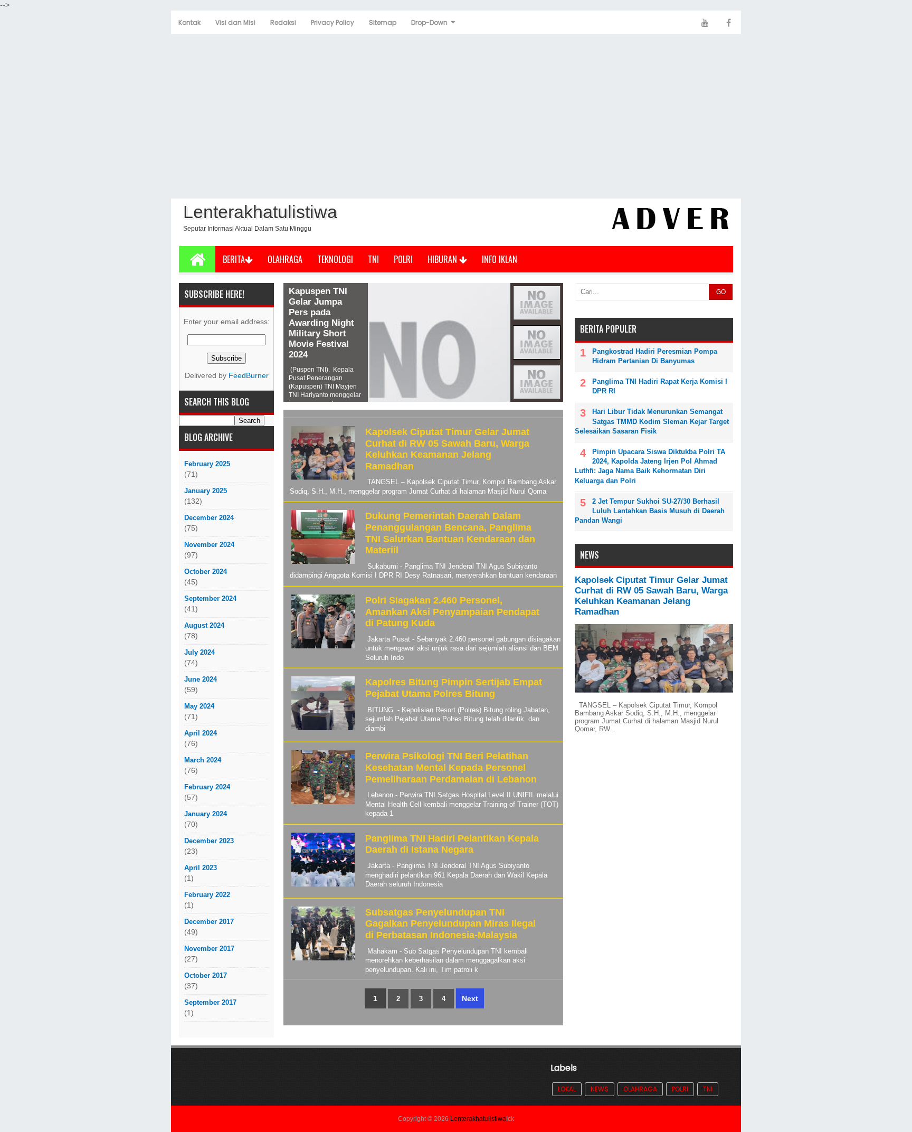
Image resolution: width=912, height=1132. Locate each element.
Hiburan (443, 259)
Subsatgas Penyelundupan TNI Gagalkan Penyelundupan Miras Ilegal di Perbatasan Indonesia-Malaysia (450, 923)
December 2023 (209, 841)
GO (721, 292)
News (600, 1088)
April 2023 (200, 868)
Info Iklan (499, 259)
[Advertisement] (456, 117)
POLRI (403, 259)
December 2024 (209, 518)
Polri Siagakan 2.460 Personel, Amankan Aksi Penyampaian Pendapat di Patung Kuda (452, 611)
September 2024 (210, 598)
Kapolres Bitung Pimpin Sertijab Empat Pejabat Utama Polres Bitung (453, 688)
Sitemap (382, 22)
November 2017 (209, 948)
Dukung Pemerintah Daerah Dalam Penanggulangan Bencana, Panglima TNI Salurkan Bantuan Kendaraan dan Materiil (450, 533)
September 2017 (210, 1002)
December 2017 (209, 922)
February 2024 (207, 787)
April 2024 (200, 733)
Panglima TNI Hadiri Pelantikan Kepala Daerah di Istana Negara (452, 844)
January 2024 (205, 814)
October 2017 (205, 975)
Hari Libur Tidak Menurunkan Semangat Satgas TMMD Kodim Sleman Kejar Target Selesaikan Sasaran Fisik (652, 421)
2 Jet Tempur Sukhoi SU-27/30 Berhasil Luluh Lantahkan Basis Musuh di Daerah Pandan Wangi (650, 510)
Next (470, 998)
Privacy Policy (332, 22)
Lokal (567, 1088)
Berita (234, 259)
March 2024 (202, 760)
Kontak (189, 22)
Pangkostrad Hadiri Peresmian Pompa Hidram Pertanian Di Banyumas (654, 356)
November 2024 (209, 545)
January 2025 (205, 491)
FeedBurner (249, 376)
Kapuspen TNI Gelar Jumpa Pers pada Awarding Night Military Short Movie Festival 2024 (321, 323)
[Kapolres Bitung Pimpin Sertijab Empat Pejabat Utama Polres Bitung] (321, 730)
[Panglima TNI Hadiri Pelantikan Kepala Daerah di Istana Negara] (321, 887)
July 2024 (199, 652)
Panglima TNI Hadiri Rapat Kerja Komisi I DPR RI (659, 386)
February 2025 (207, 464)
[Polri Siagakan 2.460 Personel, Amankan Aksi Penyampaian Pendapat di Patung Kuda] (321, 649)
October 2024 (205, 572)
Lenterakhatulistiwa (478, 1118)
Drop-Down (429, 22)
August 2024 (204, 625)
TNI (373, 259)
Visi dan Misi (235, 22)
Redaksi (283, 22)
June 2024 (200, 679)
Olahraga (285, 259)
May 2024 (199, 706)
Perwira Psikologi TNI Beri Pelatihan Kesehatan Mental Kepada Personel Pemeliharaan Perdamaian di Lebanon (451, 767)
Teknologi (335, 259)
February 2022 (207, 895)
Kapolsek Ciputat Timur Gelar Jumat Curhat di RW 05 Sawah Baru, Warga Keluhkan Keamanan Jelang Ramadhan (447, 449)
